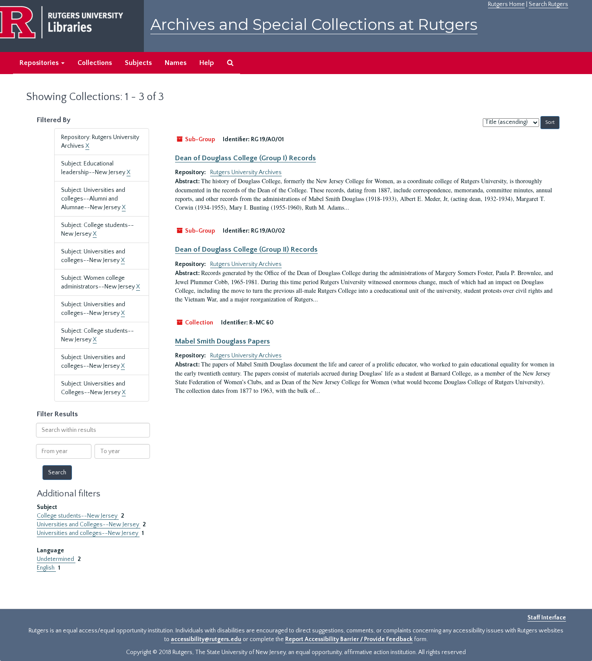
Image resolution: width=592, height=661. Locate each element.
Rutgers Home (506, 4)
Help (206, 63)
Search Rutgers (548, 4)
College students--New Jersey (78, 515)
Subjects (138, 63)
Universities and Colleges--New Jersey (88, 524)
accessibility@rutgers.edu (206, 639)
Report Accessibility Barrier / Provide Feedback (349, 639)
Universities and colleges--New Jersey (88, 533)
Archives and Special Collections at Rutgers (314, 24)
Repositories (40, 63)
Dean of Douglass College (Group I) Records (245, 158)
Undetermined (56, 559)
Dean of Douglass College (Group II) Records (246, 249)
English (46, 567)
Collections (95, 63)
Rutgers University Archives (246, 172)
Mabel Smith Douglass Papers (222, 341)
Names (175, 63)
